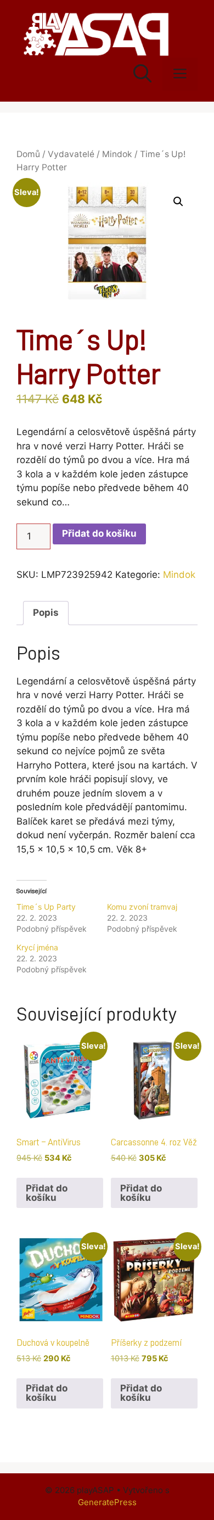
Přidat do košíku (99, 533)
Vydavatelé (71, 154)
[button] (178, 201)
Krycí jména (37, 947)
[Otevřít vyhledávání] (142, 74)
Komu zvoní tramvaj (142, 906)
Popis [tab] (46, 612)
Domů (28, 154)
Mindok (117, 154)
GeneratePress (107, 1502)
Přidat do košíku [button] (46, 1193)
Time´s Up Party (46, 906)
